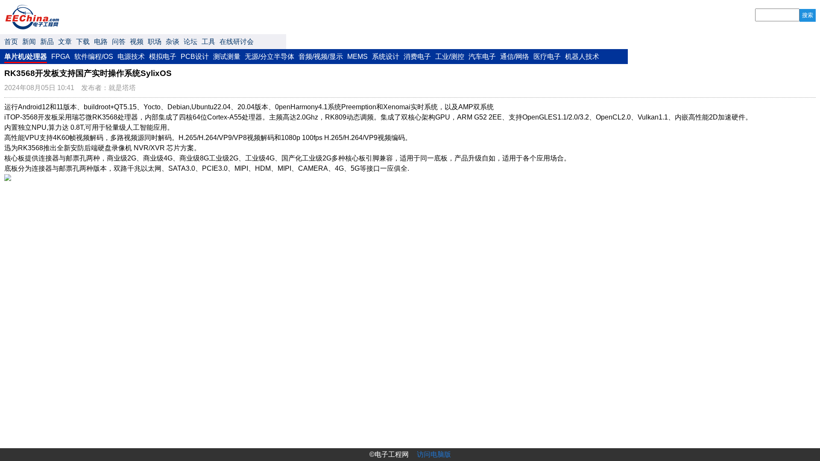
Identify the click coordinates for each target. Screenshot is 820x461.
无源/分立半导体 (269, 56)
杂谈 (172, 41)
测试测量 (226, 56)
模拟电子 (162, 56)
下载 (83, 41)
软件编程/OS (93, 56)
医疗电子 (547, 56)
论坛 (190, 41)
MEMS (357, 56)
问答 (119, 41)
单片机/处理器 (25, 56)
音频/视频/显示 (321, 56)
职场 (154, 41)
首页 (11, 41)
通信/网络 (514, 56)
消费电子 (417, 56)
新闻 (29, 41)
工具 (208, 41)
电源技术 (131, 56)
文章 (65, 41)
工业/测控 (449, 56)
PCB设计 (195, 56)
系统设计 (385, 56)
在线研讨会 (237, 41)
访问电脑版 (434, 454)
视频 (137, 41)
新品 (47, 41)
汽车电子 (482, 56)
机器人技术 (582, 56)
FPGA (60, 56)
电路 (101, 41)
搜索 (807, 15)
